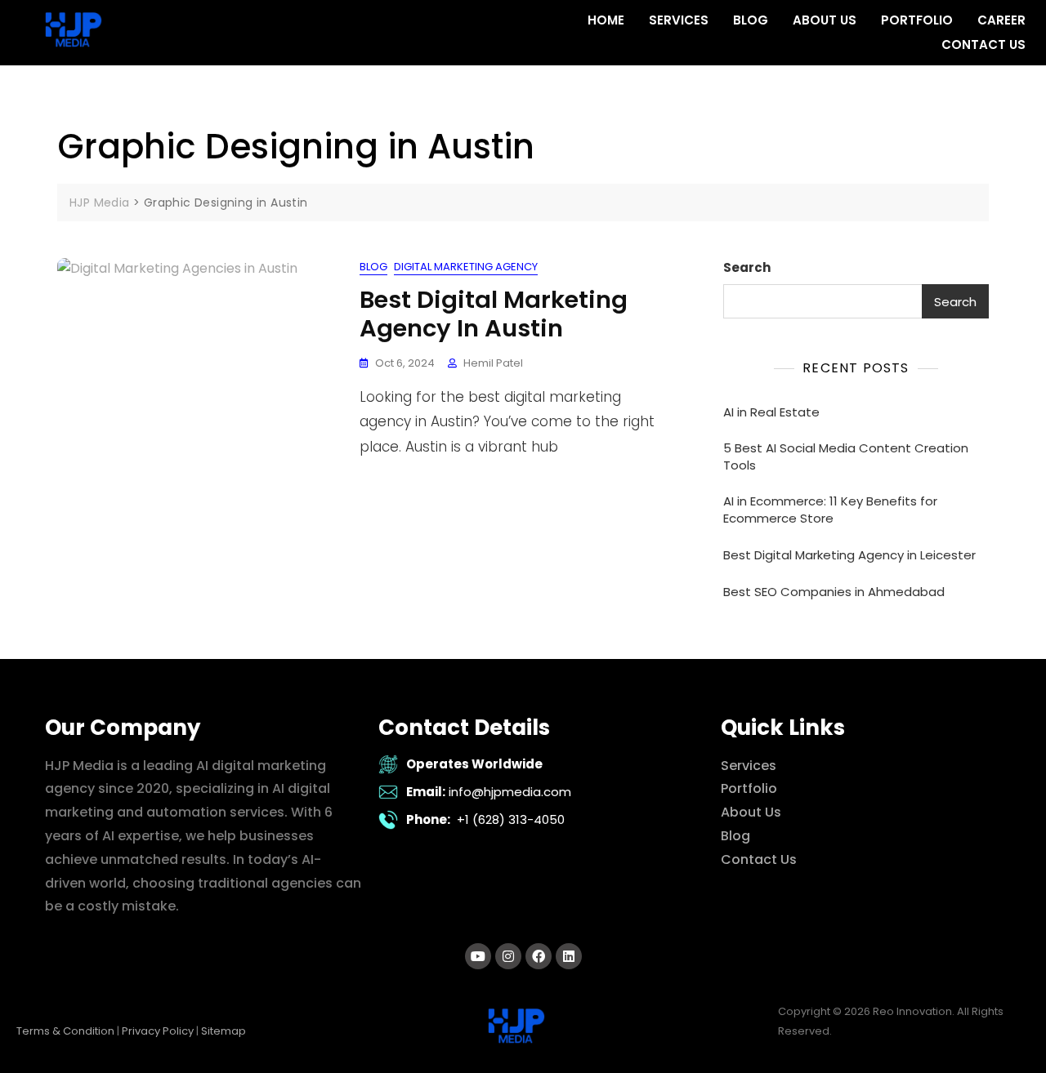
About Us (751, 812)
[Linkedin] (569, 956)
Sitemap (223, 1031)
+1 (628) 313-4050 (511, 819)
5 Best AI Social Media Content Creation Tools (845, 456)
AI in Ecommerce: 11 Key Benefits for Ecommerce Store (830, 509)
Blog (373, 266)
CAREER (1001, 20)
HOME (606, 20)
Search (747, 267)
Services (748, 765)
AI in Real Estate (771, 412)
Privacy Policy (158, 1031)
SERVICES (679, 20)
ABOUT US (824, 20)
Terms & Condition (65, 1031)
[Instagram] (508, 956)
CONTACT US (983, 44)
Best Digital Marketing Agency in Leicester (849, 554)
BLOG (750, 20)
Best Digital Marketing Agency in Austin (494, 314)
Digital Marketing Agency (466, 266)
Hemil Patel (493, 363)
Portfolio (749, 788)
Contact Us (759, 859)
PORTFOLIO (917, 20)
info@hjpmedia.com (510, 791)
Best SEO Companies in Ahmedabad (834, 591)
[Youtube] (478, 956)
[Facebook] (538, 956)
